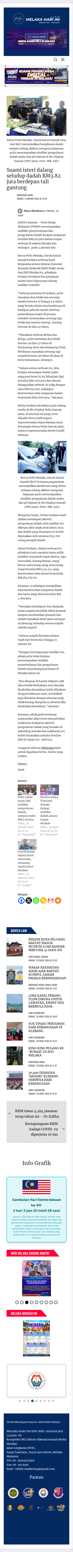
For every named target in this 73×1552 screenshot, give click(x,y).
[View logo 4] (32, 1401)
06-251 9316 (20, 1464)
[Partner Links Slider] (36, 1381)
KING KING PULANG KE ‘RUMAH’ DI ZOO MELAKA (46, 1051)
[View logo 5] (36, 1401)
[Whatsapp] (36, 900)
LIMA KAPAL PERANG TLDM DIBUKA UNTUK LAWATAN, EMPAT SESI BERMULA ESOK (46, 1001)
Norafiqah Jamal (25, 195)
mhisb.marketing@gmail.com (35, 1469)
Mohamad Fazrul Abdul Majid (42, 984)
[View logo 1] (20, 1401)
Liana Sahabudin (36, 1012)
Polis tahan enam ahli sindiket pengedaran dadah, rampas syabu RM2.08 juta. (27, 808)
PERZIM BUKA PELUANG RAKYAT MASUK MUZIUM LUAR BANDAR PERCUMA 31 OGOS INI (46, 944)
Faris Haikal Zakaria (38, 956)
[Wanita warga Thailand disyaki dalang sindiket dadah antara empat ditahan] (49, 790)
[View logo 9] (53, 1401)
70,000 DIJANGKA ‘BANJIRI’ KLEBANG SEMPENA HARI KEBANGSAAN (43, 1078)
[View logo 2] (24, 1401)
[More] (58, 900)
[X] (28, 900)
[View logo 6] (40, 1401)
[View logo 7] (45, 1401)
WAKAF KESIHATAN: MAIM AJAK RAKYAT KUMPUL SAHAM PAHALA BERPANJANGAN (47, 973)
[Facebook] (21, 900)
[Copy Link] (43, 900)
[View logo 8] (49, 1401)
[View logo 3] (28, 1401)
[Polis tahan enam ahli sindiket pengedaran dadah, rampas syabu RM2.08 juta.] (27, 790)
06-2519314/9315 (23, 1460)
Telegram (47, 748)
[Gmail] (50, 900)
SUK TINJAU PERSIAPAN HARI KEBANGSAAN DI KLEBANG (46, 1027)
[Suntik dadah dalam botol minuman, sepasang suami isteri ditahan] (27, 844)
